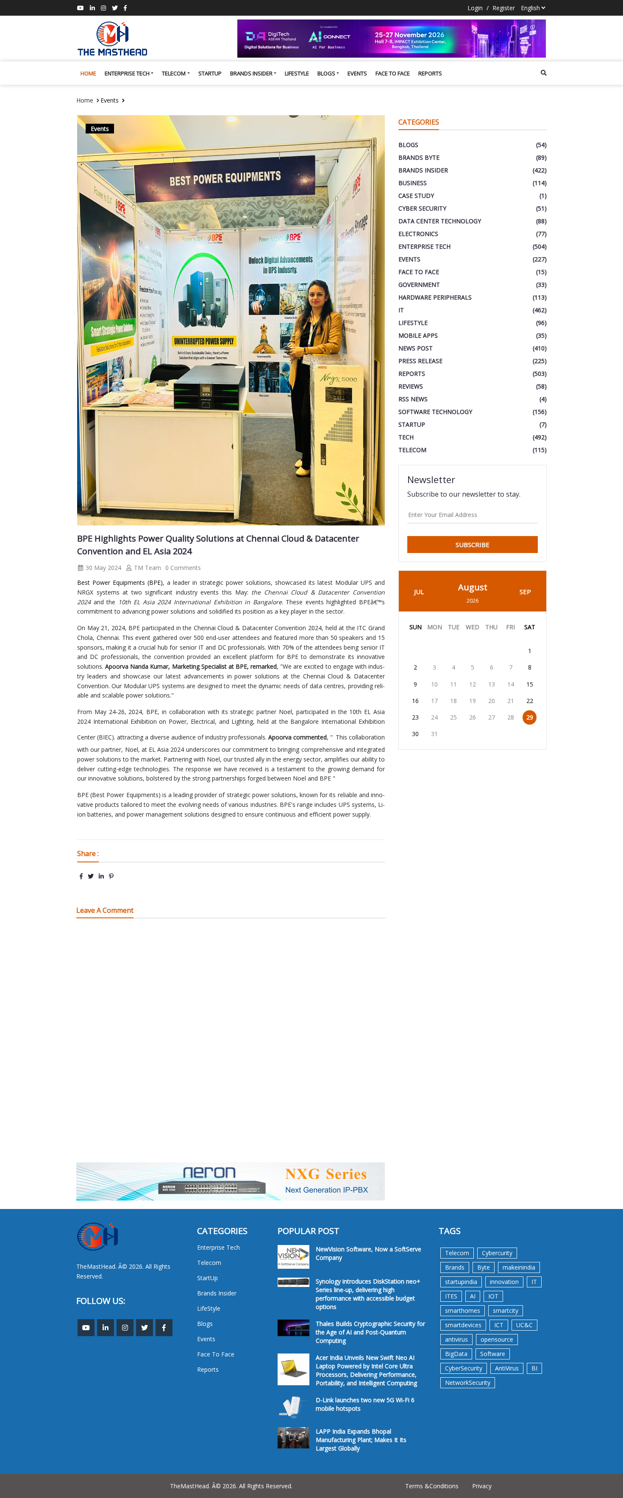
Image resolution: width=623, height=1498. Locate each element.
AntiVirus (507, 1368)
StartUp (210, 73)
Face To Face (392, 73)
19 (472, 701)
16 (415, 701)
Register (503, 8)
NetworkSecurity (467, 1382)
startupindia (461, 1282)
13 (491, 684)
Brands (454, 1267)
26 (472, 717)
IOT (493, 1296)
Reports (430, 73)
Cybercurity (497, 1253)
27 (491, 717)
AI (473, 1296)
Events (357, 73)
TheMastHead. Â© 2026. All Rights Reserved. (231, 1486)
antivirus (456, 1339)
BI (534, 1368)
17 (434, 701)
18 (453, 701)
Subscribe (473, 544)
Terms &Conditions (432, 1486)
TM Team (146, 568)
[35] (392, 38)
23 (415, 717)
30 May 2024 (102, 568)
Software (492, 1354)
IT (534, 1282)
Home (88, 73)
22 (529, 701)
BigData (456, 1354)
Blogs (326, 73)
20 (491, 701)
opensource (497, 1339)
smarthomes (462, 1310)
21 (510, 701)
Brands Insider (251, 73)
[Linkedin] (92, 7)
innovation (504, 1282)
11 (453, 684)
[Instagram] (103, 7)
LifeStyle (297, 73)
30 (415, 734)
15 (529, 684)
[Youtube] (80, 7)
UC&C (524, 1325)
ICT (498, 1325)
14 (510, 684)
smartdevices (463, 1325)
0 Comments (183, 568)
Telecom (174, 73)
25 (453, 717)
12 (472, 684)
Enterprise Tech (127, 73)
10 (434, 684)
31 (434, 734)
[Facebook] (125, 7)
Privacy (482, 1486)
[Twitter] (115, 7)
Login (475, 8)
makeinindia (519, 1267)
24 (434, 717)
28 (510, 717)
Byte (483, 1267)
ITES (451, 1296)
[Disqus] (231, 1045)
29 (529, 717)
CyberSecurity (463, 1368)
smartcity (505, 1310)
